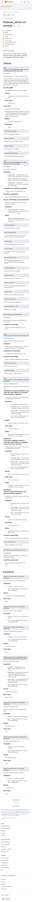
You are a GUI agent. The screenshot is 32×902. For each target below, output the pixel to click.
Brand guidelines (5, 867)
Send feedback (9, 18)
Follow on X (3, 846)
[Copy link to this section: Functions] (15, 572)
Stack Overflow (4, 860)
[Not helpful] (14, 15)
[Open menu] (2, 2)
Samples (3, 830)
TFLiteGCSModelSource (13, 428)
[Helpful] (12, 15)
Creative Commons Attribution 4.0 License (15, 811)
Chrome (3, 881)
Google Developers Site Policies (12, 814)
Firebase (5, 12)
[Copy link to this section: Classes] (12, 63)
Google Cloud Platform (6, 886)
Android (3, 879)
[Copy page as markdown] (18, 26)
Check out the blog (5, 842)
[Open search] (21, 2)
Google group (4, 862)
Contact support (5, 858)
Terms (2, 895)
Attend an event (5, 851)
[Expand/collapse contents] (12, 30)
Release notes (4, 865)
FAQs (2, 870)
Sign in (28, 1)
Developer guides (5, 826)
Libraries (3, 833)
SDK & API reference (6, 828)
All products (4, 889)
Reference (15, 12)
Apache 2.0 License (20, 812)
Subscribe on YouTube (6, 849)
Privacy (7, 895)
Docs (10, 12)
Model (6, 601)
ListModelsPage (11, 103)
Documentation (6, 6)
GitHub (3, 835)
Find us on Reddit (5, 844)
